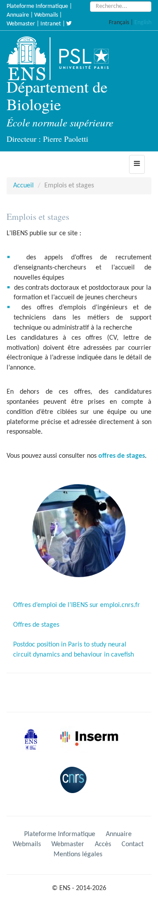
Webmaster (21, 24)
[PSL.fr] (91, 58)
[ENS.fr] (29, 58)
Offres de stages (36, 624)
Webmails (46, 15)
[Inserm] (91, 746)
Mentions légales (78, 854)
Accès (103, 844)
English (142, 22)
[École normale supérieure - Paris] (34, 746)
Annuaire (18, 15)
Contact (133, 844)
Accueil (23, 185)
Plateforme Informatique (37, 6)
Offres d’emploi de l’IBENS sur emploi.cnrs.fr (76, 605)
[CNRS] (75, 786)
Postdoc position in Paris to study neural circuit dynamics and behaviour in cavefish (73, 649)
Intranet (50, 24)
